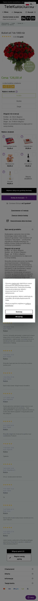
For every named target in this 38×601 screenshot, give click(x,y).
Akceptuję (19, 316)
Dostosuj (19, 312)
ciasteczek (15, 283)
